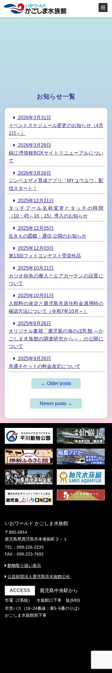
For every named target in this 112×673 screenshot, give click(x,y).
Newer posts (56, 403)
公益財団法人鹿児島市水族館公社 (38, 576)
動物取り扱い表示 (24, 565)
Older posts (56, 383)
